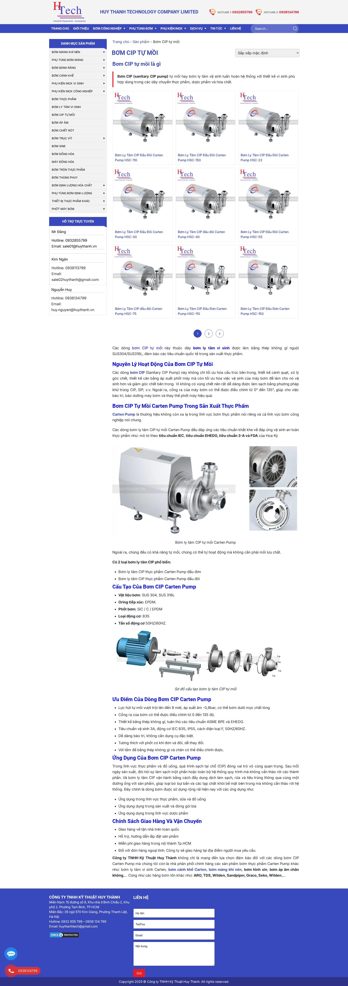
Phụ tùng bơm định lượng (72, 193)
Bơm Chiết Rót (63, 130)
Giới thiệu (81, 28)
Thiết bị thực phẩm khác (71, 201)
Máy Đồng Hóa (63, 161)
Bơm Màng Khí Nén (66, 52)
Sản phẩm (141, 42)
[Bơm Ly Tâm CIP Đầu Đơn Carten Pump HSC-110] (205, 274)
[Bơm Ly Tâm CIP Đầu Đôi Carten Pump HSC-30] (142, 197)
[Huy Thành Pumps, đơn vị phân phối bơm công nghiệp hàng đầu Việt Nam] (69, 12)
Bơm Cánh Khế (63, 75)
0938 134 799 (96, 921)
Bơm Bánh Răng (64, 67)
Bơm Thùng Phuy (65, 177)
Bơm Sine (58, 146)
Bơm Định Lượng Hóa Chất (72, 185)
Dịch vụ (196, 28)
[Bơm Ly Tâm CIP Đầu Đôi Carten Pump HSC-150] (205, 121)
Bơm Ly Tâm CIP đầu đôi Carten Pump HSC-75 (138, 311)
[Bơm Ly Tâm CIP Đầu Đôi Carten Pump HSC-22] (268, 121)
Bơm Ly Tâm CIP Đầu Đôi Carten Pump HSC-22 (265, 157)
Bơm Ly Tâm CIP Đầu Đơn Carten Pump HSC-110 (202, 311)
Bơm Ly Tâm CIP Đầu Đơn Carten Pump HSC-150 (265, 311)
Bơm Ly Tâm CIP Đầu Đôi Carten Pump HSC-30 (139, 234)
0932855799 (242, 12)
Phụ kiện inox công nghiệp (72, 91)
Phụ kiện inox (171, 28)
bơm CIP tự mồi (147, 348)
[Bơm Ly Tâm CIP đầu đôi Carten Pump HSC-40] (205, 197)
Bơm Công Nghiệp (107, 28)
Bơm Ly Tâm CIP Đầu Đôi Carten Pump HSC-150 (202, 157)
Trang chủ (60, 28)
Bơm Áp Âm (60, 122)
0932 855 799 (71, 921)
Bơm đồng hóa (63, 154)
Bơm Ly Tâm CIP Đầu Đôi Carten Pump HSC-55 (265, 234)
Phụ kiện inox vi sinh (68, 83)
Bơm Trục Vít (62, 138)
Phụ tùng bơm (141, 28)
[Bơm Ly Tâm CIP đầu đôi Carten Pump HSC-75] (142, 274)
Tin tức (216, 28)
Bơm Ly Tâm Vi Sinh (66, 107)
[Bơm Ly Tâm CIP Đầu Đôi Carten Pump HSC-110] (142, 121)
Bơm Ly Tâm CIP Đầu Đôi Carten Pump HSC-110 (139, 157)
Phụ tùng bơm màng (67, 60)
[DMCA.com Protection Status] (89, 935)
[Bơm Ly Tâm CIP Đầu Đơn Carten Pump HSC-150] (268, 274)
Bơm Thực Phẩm (64, 99)
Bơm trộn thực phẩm (68, 169)
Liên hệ (235, 28)
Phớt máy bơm (63, 209)
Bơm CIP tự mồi (63, 114)
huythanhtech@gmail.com (78, 926)
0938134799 (289, 12)
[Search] (295, 28)
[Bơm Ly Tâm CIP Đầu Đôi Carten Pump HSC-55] (268, 197)
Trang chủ (120, 42)
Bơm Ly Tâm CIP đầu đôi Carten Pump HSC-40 (201, 234)
